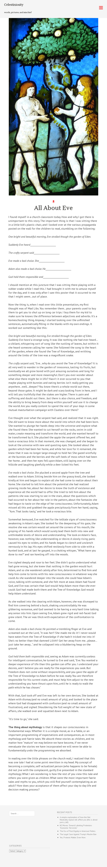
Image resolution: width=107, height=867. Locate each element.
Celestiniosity (13, 5)
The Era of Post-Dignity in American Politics (77, 831)
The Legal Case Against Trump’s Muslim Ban (78, 834)
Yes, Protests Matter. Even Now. (73, 837)
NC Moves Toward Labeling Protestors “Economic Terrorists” (76, 826)
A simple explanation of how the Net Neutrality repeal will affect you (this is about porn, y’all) (78, 819)
